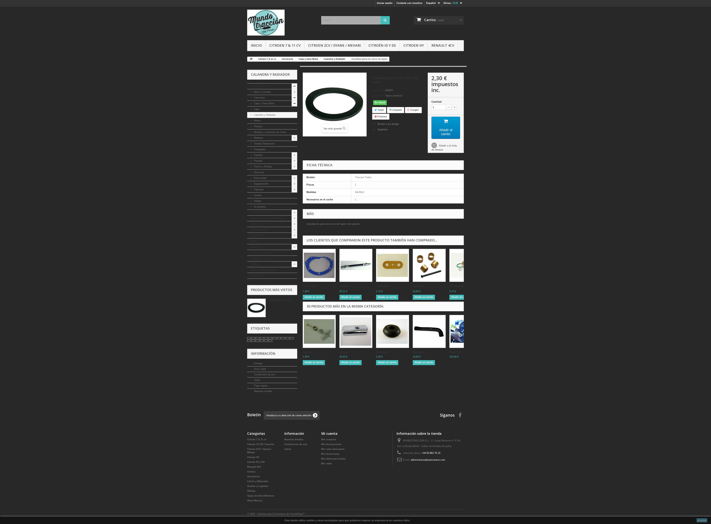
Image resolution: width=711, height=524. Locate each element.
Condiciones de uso (264, 374)
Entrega (257, 363)
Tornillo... (308, 352)
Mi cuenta (329, 433)
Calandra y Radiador (264, 115)
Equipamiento (260, 183)
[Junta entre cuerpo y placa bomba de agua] (319, 265)
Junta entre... (310, 286)
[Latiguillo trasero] (355, 265)
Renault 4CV (442, 45)
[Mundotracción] (281, 23)
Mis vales (326, 463)
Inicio (256, 45)
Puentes (258, 160)
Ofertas (255, 264)
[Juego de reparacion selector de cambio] (429, 265)
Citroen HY (413, 45)
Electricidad (259, 178)
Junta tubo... (383, 286)
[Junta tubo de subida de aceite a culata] (392, 265)
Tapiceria (258, 189)
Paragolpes (259, 149)
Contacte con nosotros (409, 3)
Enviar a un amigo (388, 124)
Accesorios (259, 206)
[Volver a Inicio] (251, 59)
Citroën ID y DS (382, 45)
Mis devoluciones (331, 444)
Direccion (258, 172)
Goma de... (383, 352)
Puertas (257, 126)
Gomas (257, 195)
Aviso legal (259, 369)
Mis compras (328, 439)
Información (263, 353)
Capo (256, 109)
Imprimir (383, 129)
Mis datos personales (333, 458)
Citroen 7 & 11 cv (285, 45)
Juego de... (419, 286)
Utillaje (257, 201)
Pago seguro (260, 385)
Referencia (378, 90)
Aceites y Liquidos (261, 258)
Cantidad (436, 101)
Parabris (258, 155)
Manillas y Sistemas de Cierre (269, 132)
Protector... (456, 352)
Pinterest (382, 116)
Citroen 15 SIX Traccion (264, 212)
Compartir (396, 110)
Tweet (380, 110)
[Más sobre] (249, 338)
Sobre (256, 380)
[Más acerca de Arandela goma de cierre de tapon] (256, 308)
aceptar (701, 520)
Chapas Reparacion (264, 143)
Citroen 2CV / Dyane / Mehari (334, 45)
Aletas (257, 120)
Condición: (378, 95)
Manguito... (419, 352)
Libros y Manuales (261, 252)
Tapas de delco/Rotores (264, 269)
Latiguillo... (345, 286)
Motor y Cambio (262, 92)
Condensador (457, 286)
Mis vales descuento (333, 449)
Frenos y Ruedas (262, 166)
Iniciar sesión (385, 3)
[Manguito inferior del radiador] (429, 331)
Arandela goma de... (281, 299)
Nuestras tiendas (262, 391)
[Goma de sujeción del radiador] (392, 331)
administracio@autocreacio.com (428, 459)
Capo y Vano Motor (263, 103)
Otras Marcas (258, 275)
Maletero (258, 137)
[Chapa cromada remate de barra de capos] (355, 331)
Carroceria (259, 97)
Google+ (414, 110)
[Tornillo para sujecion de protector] (319, 331)
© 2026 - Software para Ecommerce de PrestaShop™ (276, 514)
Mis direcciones (330, 454)
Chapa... (344, 352)
